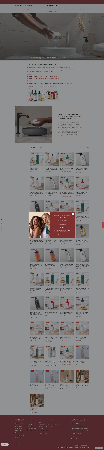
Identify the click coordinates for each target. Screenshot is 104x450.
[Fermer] (73, 214)
